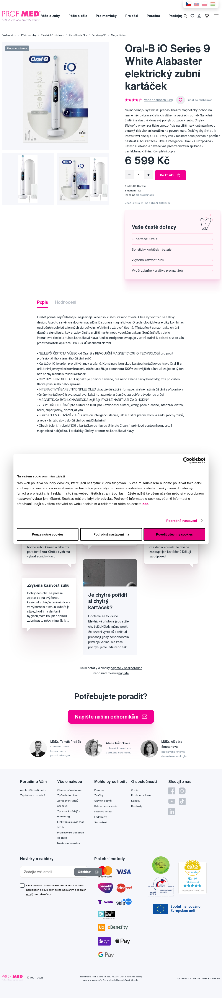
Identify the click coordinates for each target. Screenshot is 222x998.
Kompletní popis (164, 151)
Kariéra (135, 800)
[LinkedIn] (171, 811)
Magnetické (118, 35)
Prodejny (176, 15)
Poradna (153, 15)
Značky (98, 795)
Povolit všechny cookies (174, 534)
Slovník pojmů (103, 800)
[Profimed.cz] (21, 15)
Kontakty (136, 806)
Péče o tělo (78, 15)
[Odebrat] (129, 174)
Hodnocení (65, 302)
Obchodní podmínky (70, 790)
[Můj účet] (199, 15)
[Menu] (216, 15)
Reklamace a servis (105, 806)
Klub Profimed (103, 811)
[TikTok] (182, 801)
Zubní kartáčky (78, 35)
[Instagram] (182, 790)
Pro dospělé (99, 35)
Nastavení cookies (68, 843)
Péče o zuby (50, 15)
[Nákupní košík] (208, 15)
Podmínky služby (111, 980)
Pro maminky (106, 15)
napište (123, 673)
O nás (134, 790)
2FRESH (215, 978)
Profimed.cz (9, 35)
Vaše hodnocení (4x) (158, 99)
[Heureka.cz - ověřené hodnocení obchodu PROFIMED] (192, 876)
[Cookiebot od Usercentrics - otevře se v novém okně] (186, 460)
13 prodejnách (145, 194)
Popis (42, 302)
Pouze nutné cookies (48, 534)
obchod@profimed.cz (34, 790)
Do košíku (167, 175)
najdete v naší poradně (126, 668)
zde (145, 504)
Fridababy (100, 816)
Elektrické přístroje (52, 35)
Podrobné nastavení (181, 520)
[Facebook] (171, 790)
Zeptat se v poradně (32, 795)
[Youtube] (171, 801)
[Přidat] (148, 174)
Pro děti (131, 15)
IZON (204, 978)
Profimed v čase (141, 795)
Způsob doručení (67, 795)
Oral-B (139, 202)
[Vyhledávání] (185, 15)
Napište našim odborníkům (107, 716)
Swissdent (100, 822)
